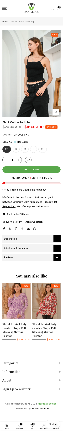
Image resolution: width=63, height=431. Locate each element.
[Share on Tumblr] (22, 228)
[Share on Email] (28, 228)
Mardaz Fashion (47, 403)
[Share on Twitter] (10, 228)
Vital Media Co (40, 408)
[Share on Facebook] (3, 228)
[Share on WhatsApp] (34, 228)
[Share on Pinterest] (16, 228)
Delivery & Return (12, 221)
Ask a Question (34, 221)
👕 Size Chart (21, 141)
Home (5, 22)
